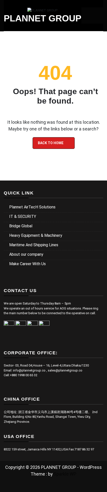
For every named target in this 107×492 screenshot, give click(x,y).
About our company (26, 254)
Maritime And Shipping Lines (33, 245)
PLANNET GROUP (42, 18)
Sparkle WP (65, 474)
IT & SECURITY (22, 216)
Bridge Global (20, 226)
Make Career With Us (27, 263)
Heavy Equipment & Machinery (35, 235)
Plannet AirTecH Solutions (32, 207)
